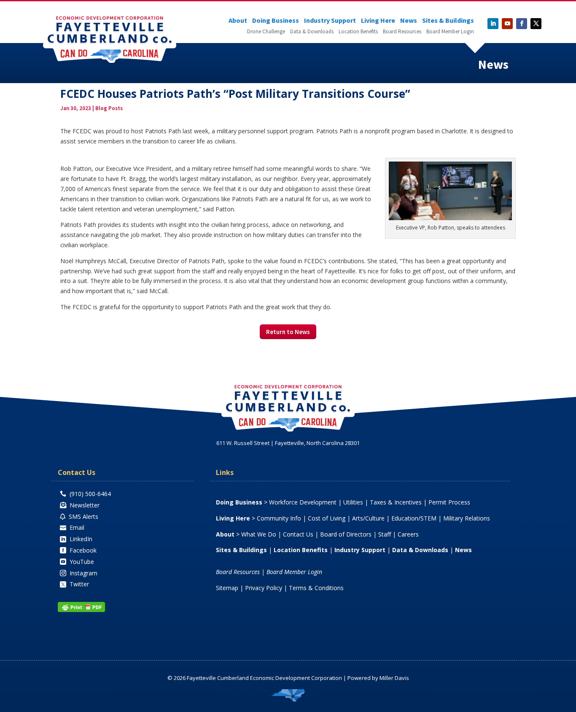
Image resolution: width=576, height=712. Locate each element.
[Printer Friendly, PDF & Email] (81, 610)
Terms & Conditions (316, 588)
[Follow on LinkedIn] (492, 23)
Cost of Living (326, 518)
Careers (408, 534)
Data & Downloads (312, 32)
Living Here (378, 20)
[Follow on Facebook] (521, 23)
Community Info (279, 518)
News (408, 20)
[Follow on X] (535, 23)
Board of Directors (345, 534)
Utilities (353, 502)
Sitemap (227, 588)
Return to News (288, 332)
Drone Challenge (266, 32)
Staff (384, 534)
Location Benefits (358, 32)
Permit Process (449, 502)
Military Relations (466, 518)
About (238, 20)
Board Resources (402, 32)
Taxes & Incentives (396, 502)
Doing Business (275, 20)
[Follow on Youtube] (507, 23)
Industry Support (330, 20)
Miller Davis (394, 678)
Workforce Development (302, 502)
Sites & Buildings (448, 20)
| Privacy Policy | (263, 588)
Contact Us (298, 534)
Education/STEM (413, 518)
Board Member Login (450, 32)
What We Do (258, 534)
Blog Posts (109, 108)
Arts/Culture (368, 518)
